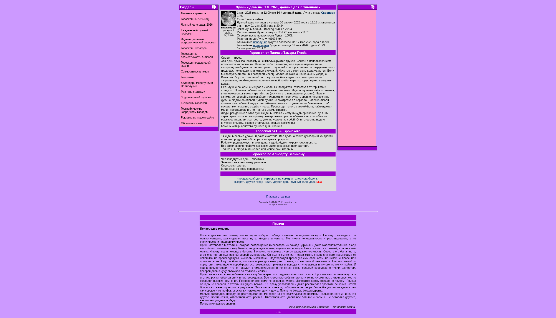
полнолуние (261, 45)
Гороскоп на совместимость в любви (197, 55)
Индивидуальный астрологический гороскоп (198, 41)
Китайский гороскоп (194, 103)
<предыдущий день (250, 178)
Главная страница (278, 196)
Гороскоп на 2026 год (195, 19)
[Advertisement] (357, 79)
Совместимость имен (195, 71)
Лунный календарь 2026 (197, 24)
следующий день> (307, 178)
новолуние (260, 42)
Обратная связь (191, 123)
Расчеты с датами (193, 91)
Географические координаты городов (194, 110)
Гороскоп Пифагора (194, 48)
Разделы (187, 7)
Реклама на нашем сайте (197, 117)
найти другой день (277, 181)
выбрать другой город (248, 181)
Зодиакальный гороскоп (196, 97)
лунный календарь (303, 181)
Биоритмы (187, 77)
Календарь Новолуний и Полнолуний (197, 84)
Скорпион (328, 12)
